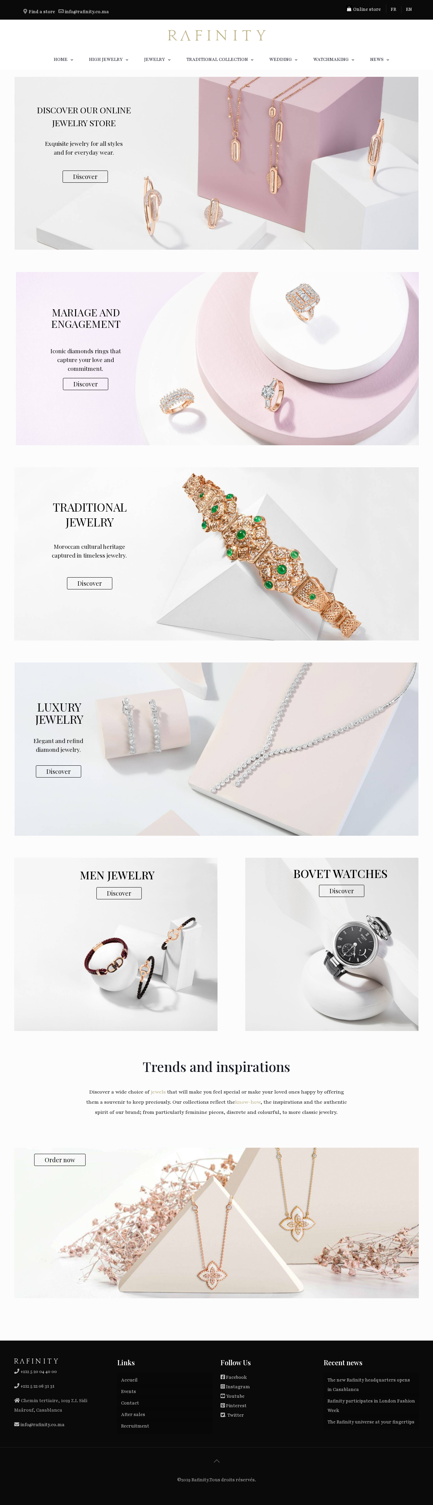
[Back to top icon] (216, 1461)
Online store (366, 9)
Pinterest (236, 1406)
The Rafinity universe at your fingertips (370, 1422)
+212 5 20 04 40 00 (38, 1372)
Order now (60, 1160)
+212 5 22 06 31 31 (37, 1386)
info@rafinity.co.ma (87, 12)
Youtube (235, 1396)
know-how (247, 1102)
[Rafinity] (216, 34)
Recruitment (135, 1426)
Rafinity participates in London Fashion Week (371, 1406)
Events (128, 1392)
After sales (133, 1415)
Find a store (42, 12)
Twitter (235, 1415)
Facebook (236, 1377)
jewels (158, 1091)
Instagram (238, 1387)
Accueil (129, 1380)
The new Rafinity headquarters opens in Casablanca (368, 1385)
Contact (130, 1403)
